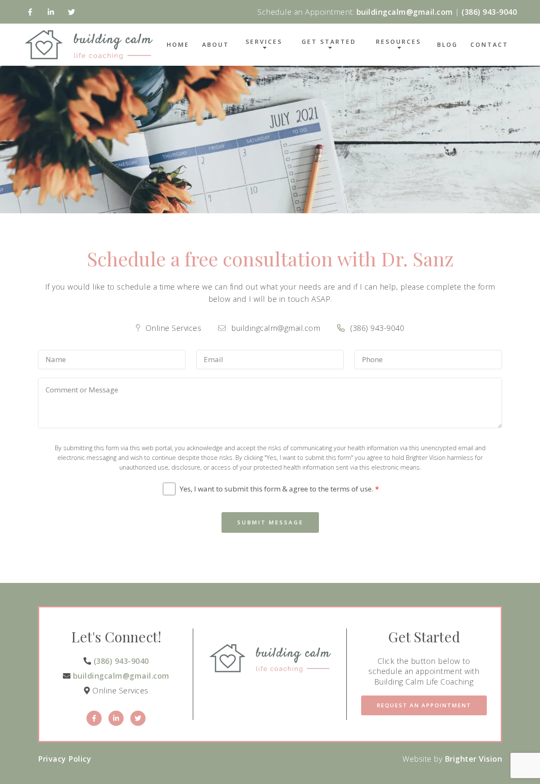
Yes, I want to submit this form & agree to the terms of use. (279, 489)
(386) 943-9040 (121, 661)
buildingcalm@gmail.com (121, 676)
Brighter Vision (473, 759)
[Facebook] (30, 12)
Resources (398, 42)
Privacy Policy (64, 759)
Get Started (329, 42)
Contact (489, 45)
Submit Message (270, 522)
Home (178, 45)
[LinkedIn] (51, 12)
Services (264, 42)
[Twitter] (71, 12)
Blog (447, 45)
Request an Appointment (424, 705)
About (215, 45)
